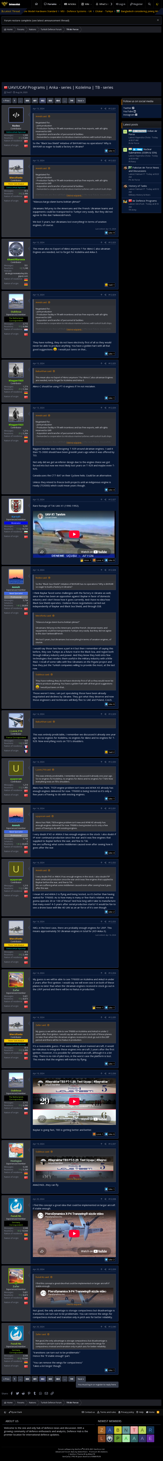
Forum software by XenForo (81, 1449)
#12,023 (112, 242)
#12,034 (112, 973)
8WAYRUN (96, 1456)
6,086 (25, 326)
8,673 (25, 998)
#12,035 (112, 1017)
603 (50, 100)
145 (18, 605)
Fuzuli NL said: (42, 1277)
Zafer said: (41, 1025)
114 (18, 529)
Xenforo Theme (82, 1454)
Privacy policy (127, 1412)
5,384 (25, 389)
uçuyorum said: (43, 816)
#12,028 (112, 570)
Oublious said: (43, 674)
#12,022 (112, 160)
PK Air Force (134, 179)
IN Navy (132, 161)
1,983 (25, 787)
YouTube (128, 111)
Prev (7, 100)
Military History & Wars (139, 194)
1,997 (25, 743)
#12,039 (112, 1269)
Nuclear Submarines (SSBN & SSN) (143, 151)
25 (20, 389)
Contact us (90, 1412)
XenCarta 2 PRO (69, 1456)
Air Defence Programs (144, 200)
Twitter (127, 107)
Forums (52, 4)
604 (58, 100)
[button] (59, 4)
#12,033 (112, 921)
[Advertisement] (81, 58)
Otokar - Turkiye (42, 11)
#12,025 (112, 363)
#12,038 (112, 1199)
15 (20, 326)
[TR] (5, 87)
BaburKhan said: (44, 371)
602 (42, 100)
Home (36, 4)
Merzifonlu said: (43, 615)
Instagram (129, 114)
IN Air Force (134, 143)
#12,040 (112, 1326)
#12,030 (112, 762)
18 (20, 743)
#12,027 (112, 499)
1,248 (25, 268)
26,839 (25, 605)
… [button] (20, 100)
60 (19, 1230)
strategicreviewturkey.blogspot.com (16, 274)
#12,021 (112, 108)
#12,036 (112, 1073)
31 (20, 138)
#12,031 (112, 808)
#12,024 (112, 294)
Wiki (87, 4)
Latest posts (130, 124)
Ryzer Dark (16, 1412)
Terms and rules (108, 1412)
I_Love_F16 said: (43, 769)
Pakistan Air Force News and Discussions (144, 169)
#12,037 (112, 1144)
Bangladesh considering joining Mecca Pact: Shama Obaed (90, 11)
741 (71, 100)
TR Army (132, 209)
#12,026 (112, 407)
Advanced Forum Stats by (81, 1451)
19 (20, 1169)
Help (141, 1412)
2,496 (25, 193)
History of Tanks (138, 185)
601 (35, 100)
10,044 (25, 1230)
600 (27, 100)
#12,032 (112, 862)
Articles (72, 4)
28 (20, 193)
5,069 (25, 138)
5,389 (25, 1169)
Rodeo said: (41, 577)
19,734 (25, 529)
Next (80, 100)
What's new (105, 4)
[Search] (149, 4)
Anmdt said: (41, 116)
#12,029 (112, 714)
